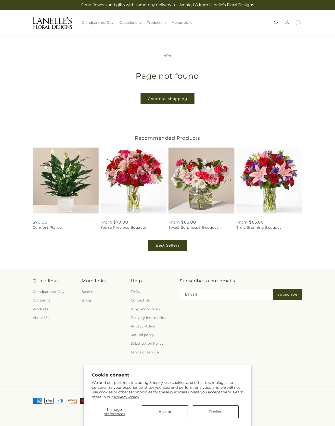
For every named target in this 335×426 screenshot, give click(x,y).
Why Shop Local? (146, 309)
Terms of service (145, 352)
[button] (130, 22)
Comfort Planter (48, 227)
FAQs (135, 291)
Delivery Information (149, 317)
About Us (41, 317)
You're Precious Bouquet (123, 227)
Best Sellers (168, 245)
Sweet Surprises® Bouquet (193, 227)
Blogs (87, 300)
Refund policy (142, 335)
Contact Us (140, 300)
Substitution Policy (147, 343)
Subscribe (287, 294)
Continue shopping (167, 98)
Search (87, 291)
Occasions (41, 300)
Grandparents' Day (48, 291)
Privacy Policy (126, 397)
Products (40, 309)
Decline (215, 411)
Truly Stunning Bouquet (258, 227)
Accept (165, 411)
